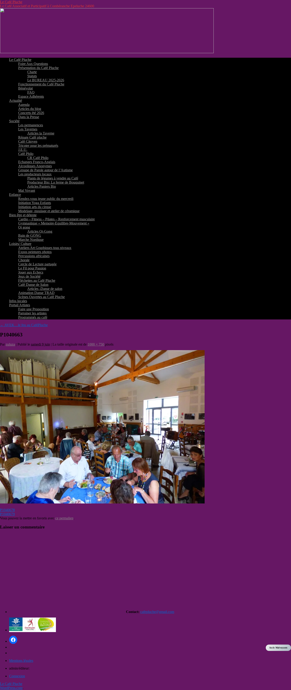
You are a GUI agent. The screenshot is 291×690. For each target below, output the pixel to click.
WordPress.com (11, 688)
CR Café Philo (37, 158)
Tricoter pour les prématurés (38, 145)
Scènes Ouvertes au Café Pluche (41, 297)
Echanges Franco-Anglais (36, 162)
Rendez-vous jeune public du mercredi (45, 199)
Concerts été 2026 (31, 113)
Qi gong (24, 227)
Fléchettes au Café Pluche (36, 280)
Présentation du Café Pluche (38, 68)
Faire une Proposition (33, 309)
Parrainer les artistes (32, 313)
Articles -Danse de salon (44, 289)
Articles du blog (29, 109)
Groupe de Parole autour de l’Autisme (45, 170)
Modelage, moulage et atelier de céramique (49, 211)
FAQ (31, 92)
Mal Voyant (26, 190)
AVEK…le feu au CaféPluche (24, 325)
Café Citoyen (27, 141)
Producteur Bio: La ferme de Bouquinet (55, 182)
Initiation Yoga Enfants (34, 203)
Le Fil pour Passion (32, 268)
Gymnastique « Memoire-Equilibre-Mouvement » (53, 223)
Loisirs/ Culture (20, 244)
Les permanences (30, 125)
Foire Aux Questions (33, 64)
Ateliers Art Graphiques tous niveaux (44, 248)
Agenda (24, 105)
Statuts (32, 76)
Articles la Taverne (40, 133)
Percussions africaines (34, 256)
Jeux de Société (29, 276)
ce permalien (64, 518)
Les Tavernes (27, 129)
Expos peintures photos (35, 252)
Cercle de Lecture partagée (37, 264)
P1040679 (7, 514)
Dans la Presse (28, 117)
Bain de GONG (29, 235)
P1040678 (7, 510)
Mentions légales (21, 661)
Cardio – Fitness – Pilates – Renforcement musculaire (56, 219)
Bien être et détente (23, 215)
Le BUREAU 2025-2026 (45, 80)
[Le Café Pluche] (107, 52)
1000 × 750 (96, 344)
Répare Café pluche (32, 137)
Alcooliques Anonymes (35, 166)
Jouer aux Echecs (30, 272)
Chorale (24, 260)
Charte (32, 72)
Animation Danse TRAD (36, 293)
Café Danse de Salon (33, 284)
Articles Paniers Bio (41, 186)
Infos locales (18, 301)
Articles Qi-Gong (39, 231)
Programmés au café (32, 317)
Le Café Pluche (11, 2)
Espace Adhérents (31, 96)
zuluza (10, 344)
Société (14, 121)
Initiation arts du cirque (34, 207)
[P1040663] (102, 502)
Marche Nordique (31, 240)
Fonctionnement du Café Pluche (41, 84)
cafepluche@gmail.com (157, 612)
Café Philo (25, 154)
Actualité (15, 100)
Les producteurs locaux (35, 174)
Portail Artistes (19, 305)
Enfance (15, 195)
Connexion (17, 676)
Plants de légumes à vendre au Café (52, 178)
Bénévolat (25, 88)
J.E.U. (22, 150)
